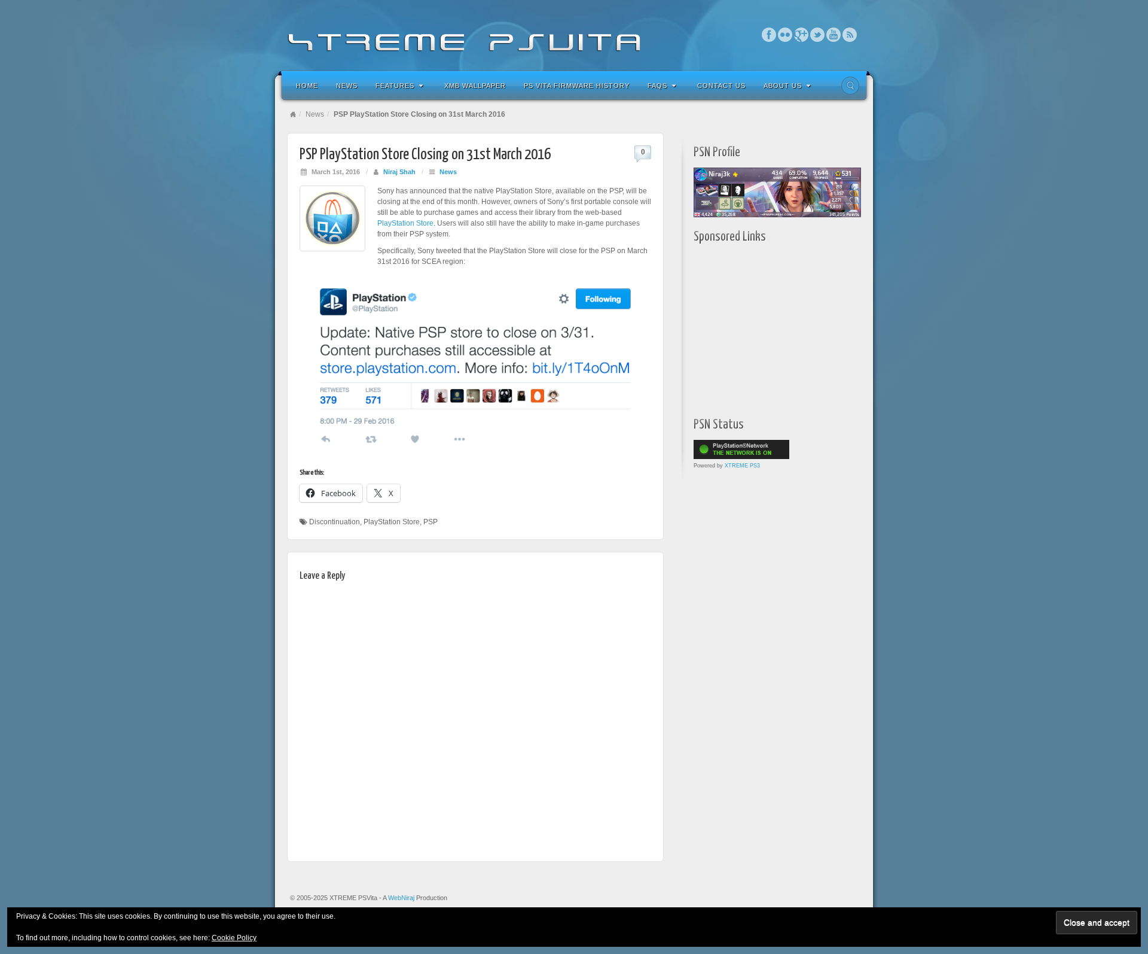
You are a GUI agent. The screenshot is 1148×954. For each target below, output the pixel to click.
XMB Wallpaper (475, 85)
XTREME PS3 (742, 466)
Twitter (817, 35)
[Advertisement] (768, 327)
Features (394, 85)
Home (307, 85)
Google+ (801, 35)
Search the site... (850, 86)
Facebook (769, 35)
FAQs (657, 85)
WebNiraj (401, 897)
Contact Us (721, 85)
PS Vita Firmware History (577, 85)
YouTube (833, 35)
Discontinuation (334, 522)
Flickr (785, 35)
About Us (783, 85)
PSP (430, 522)
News (347, 85)
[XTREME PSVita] (574, 34)
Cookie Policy (234, 938)
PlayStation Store (405, 223)
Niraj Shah (399, 171)
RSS (849, 35)
